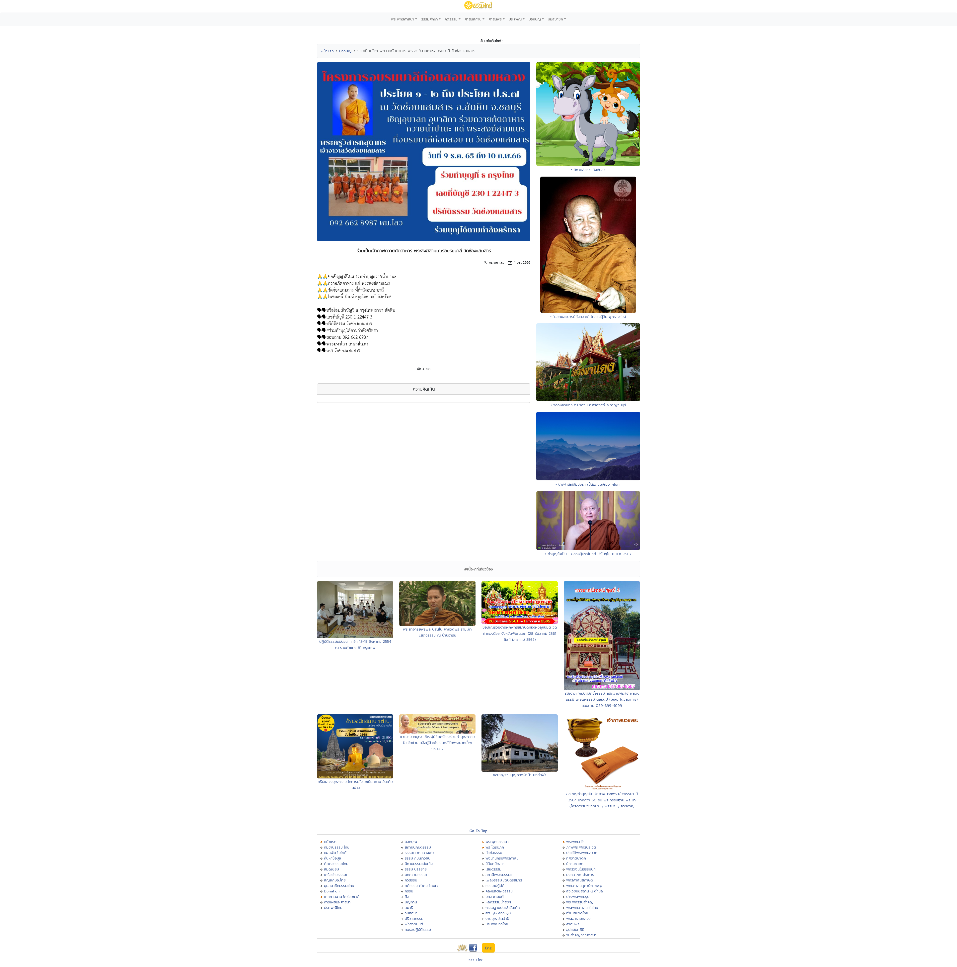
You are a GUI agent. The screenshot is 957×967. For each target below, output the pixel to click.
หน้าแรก (327, 51)
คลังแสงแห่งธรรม (499, 891)
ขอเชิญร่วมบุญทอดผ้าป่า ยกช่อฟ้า (519, 774)
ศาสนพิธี (495, 19)
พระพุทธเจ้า (575, 841)
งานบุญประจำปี (497, 918)
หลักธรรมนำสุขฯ (498, 902)
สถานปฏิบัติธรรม (418, 847)
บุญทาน (411, 902)
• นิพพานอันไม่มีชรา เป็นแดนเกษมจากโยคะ (588, 484)
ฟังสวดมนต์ (414, 924)
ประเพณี (515, 19)
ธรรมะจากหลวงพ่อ (419, 852)
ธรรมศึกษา (429, 19)
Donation (332, 891)
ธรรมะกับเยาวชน (417, 858)
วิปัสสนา (411, 913)
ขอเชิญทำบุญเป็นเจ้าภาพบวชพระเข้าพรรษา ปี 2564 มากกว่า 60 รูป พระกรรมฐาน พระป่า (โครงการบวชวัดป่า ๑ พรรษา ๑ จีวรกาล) (602, 800)
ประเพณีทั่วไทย (496, 924)
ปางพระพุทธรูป (577, 896)
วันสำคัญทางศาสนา (581, 935)
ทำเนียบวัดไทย (577, 913)
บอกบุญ (535, 19)
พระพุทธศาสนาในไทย (582, 907)
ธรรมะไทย (476, 960)
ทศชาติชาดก (576, 858)
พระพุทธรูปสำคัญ (579, 902)
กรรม (409, 891)
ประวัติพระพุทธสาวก (581, 852)
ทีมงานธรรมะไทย (336, 847)
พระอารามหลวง (578, 918)
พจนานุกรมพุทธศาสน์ (502, 858)
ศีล (407, 896)
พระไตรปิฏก (494, 847)
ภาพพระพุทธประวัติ (581, 847)
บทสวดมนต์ (494, 896)
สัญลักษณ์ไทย (335, 880)
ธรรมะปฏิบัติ (494, 885)
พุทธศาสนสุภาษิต (579, 880)
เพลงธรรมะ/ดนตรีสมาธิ (503, 880)
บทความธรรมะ (416, 874)
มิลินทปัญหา (494, 863)
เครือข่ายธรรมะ (335, 874)
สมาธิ (409, 907)
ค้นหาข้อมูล (332, 858)
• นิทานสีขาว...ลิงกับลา (588, 169)
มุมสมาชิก (555, 19)
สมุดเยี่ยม (331, 869)
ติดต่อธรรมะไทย (336, 863)
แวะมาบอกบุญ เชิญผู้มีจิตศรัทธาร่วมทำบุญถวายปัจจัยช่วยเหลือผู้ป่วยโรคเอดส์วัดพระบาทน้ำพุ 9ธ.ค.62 (437, 743)
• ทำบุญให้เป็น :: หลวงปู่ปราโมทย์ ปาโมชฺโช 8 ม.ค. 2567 (588, 553)
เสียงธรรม (493, 869)
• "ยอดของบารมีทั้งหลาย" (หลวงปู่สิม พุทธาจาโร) (588, 316)
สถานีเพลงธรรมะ (498, 874)
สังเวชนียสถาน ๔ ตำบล (584, 891)
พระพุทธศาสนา (402, 19)
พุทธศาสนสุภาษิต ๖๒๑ (584, 885)
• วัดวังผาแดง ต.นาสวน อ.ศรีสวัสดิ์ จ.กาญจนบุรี (588, 405)
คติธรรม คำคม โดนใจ (421, 885)
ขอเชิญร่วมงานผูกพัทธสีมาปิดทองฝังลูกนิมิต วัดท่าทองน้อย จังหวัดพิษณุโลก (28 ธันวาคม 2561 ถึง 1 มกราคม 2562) (519, 633)
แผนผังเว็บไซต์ (335, 852)
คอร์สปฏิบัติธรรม (418, 929)
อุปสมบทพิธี (575, 929)
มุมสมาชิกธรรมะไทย (339, 885)
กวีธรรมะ (411, 880)
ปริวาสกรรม (414, 918)
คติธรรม (451, 19)
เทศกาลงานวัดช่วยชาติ (341, 896)
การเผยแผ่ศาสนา (337, 902)
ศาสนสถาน (473, 19)
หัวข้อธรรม (493, 852)
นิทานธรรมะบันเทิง (419, 863)
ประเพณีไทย (333, 907)
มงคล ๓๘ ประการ (580, 874)
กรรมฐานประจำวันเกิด (502, 907)
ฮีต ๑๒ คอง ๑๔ (498, 913)
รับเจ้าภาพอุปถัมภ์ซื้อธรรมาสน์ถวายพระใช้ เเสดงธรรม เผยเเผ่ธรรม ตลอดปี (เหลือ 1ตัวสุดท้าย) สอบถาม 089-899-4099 (602, 699)
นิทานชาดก (574, 863)
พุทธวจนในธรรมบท (581, 869)
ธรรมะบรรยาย (416, 869)
